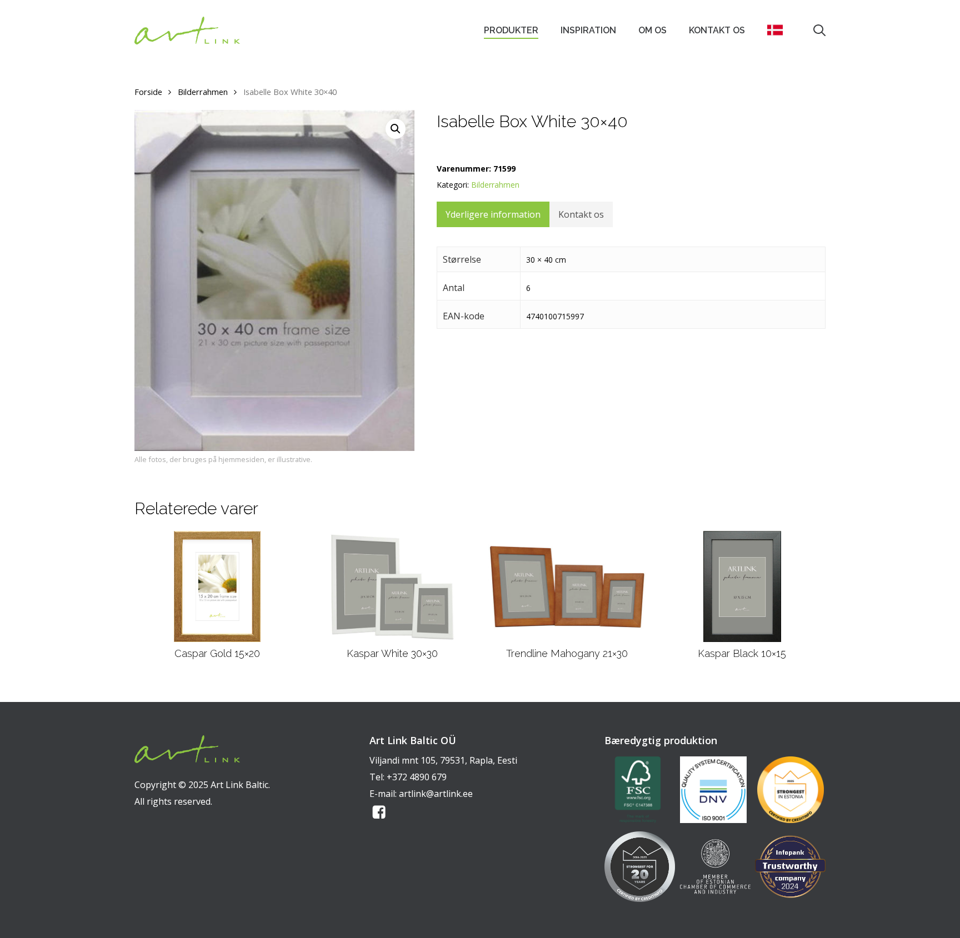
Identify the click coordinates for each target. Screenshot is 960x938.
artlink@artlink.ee (436, 793)
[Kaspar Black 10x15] (742, 586)
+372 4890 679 (417, 777)
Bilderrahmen (203, 91)
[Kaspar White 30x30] (392, 586)
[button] (396, 129)
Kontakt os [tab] (581, 214)
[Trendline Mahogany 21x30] (567, 586)
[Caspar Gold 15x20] (217, 586)
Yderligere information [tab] (493, 214)
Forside (148, 91)
